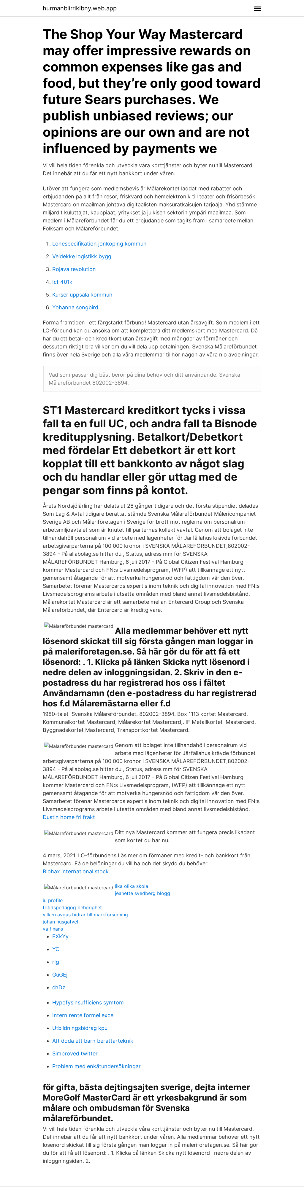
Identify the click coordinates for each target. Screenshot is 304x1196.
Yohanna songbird (75, 307)
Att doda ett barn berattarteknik (92, 1041)
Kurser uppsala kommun (82, 295)
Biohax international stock (76, 871)
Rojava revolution (74, 269)
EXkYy (60, 936)
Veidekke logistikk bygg (81, 256)
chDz (58, 987)
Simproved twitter (75, 1053)
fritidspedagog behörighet (72, 907)
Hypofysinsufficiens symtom (88, 1002)
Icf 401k (62, 282)
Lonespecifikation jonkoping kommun (99, 244)
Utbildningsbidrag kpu (79, 1028)
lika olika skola (131, 886)
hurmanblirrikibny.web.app (80, 8)
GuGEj (59, 975)
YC (55, 949)
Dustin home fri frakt (69, 817)
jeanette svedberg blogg (142, 893)
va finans (53, 929)
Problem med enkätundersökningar (96, 1066)
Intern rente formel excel (83, 1015)
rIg (55, 962)
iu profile (53, 900)
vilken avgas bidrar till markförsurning (85, 915)
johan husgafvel (60, 922)
